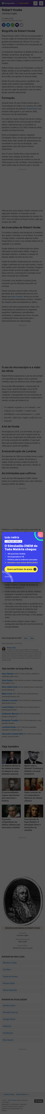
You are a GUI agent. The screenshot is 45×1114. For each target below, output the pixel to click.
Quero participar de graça (19, 569)
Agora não (8, 576)
